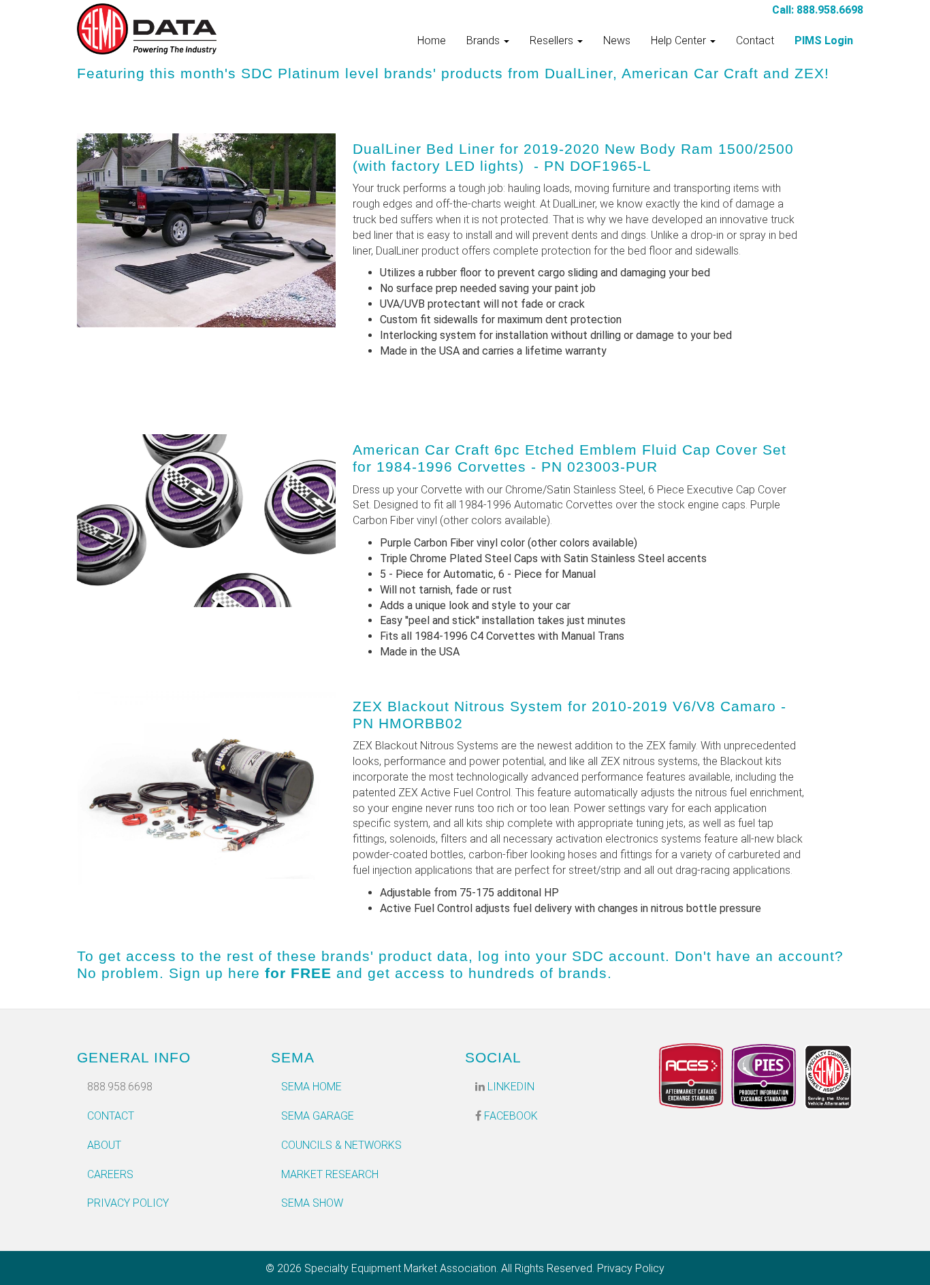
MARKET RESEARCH (330, 1174)
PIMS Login (824, 40)
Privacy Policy (128, 1203)
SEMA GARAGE (317, 1115)
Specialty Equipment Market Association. (401, 1268)
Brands (484, 40)
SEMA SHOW (312, 1203)
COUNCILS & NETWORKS (341, 1145)
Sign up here (214, 973)
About (104, 1145)
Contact (755, 40)
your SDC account (600, 956)
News (616, 40)
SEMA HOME (311, 1086)
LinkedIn (509, 1086)
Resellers (553, 40)
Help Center (680, 40)
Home (431, 40)
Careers (110, 1174)
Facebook (509, 1115)
